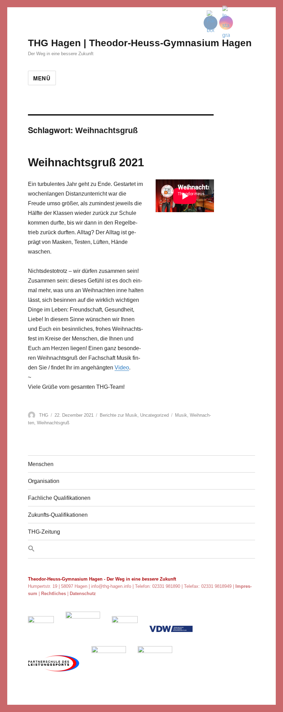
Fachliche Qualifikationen (59, 498)
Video (122, 367)
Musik (181, 415)
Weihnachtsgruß (53, 422)
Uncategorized (154, 415)
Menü (42, 78)
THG (43, 415)
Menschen (40, 464)
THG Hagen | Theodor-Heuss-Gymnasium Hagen (140, 43)
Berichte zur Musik (118, 415)
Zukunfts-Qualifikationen (58, 515)
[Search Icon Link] (141, 549)
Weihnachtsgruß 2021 (86, 162)
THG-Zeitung (44, 532)
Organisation (43, 481)
